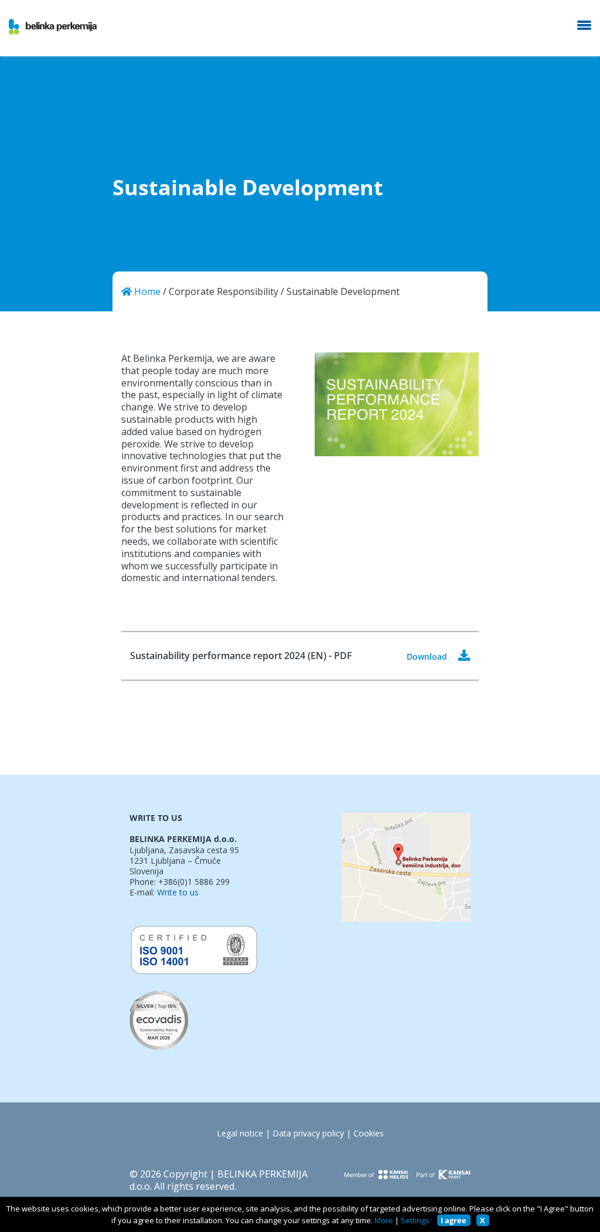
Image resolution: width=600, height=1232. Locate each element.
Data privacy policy (308, 1133)
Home (146, 292)
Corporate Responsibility (223, 292)
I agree (453, 1220)
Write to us (178, 892)
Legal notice (240, 1133)
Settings (415, 1220)
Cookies (368, 1133)
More (383, 1220)
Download (428, 656)
